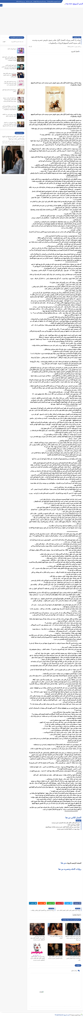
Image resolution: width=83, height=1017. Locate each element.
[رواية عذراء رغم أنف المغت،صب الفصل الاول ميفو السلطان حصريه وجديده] (37, 929)
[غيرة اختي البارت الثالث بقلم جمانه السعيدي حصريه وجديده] (55, 949)
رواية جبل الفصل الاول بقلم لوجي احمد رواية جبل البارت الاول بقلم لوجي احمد (10, 83)
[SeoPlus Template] (82, 1015)
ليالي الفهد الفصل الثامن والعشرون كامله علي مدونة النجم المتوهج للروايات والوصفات (9, 66)
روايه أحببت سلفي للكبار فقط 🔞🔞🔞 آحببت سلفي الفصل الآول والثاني (9, 75)
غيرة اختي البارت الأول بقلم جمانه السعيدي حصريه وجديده (65, 822)
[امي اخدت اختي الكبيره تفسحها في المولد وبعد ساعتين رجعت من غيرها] (72, 929)
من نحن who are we (20, 1)
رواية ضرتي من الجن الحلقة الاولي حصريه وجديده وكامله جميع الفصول (62, 827)
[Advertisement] (41, 22)
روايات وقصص (77, 37)
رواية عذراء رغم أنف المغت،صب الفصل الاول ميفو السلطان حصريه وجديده (38, 937)
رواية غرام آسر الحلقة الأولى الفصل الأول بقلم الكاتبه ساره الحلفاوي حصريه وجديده (38, 958)
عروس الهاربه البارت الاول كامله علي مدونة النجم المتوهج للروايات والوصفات (9, 58)
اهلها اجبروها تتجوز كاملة (73, 825)
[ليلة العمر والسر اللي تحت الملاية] (55, 929)
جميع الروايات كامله (12, 49)
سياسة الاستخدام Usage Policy (39, 1)
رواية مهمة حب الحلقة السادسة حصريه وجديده (68, 829)
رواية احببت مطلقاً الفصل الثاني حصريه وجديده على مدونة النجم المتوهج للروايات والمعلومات (9, 107)
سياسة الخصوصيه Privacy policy (54, 1)
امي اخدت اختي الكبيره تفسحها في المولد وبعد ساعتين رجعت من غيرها (73, 937)
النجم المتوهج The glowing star (70, 3)
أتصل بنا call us (29, 1)
